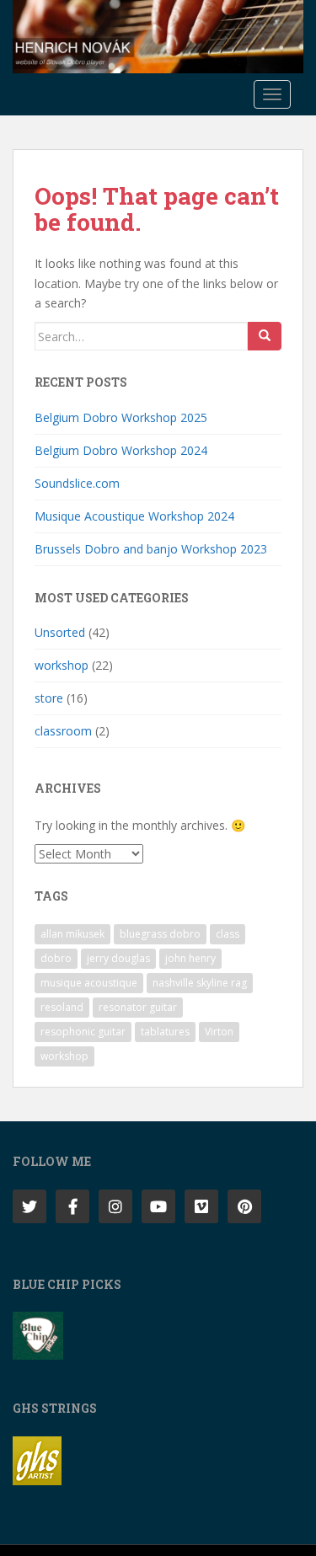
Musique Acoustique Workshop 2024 (134, 516)
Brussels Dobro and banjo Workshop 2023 (151, 549)
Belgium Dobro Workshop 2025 (121, 417)
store (49, 698)
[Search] (264, 336)
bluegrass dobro (160, 934)
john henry (190, 958)
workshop (61, 665)
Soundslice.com (77, 483)
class (227, 934)
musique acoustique (88, 983)
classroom (63, 731)
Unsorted (60, 632)
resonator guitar (138, 1007)
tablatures (165, 1031)
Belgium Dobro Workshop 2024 (121, 450)
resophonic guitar (83, 1031)
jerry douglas (118, 958)
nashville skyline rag (200, 983)
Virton (219, 1031)
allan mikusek (72, 934)
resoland (61, 1007)
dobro (56, 958)
